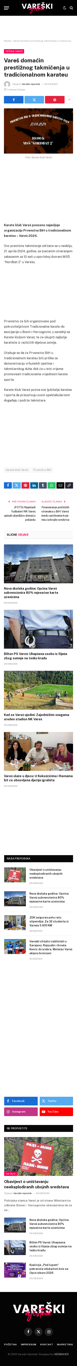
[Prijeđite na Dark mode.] (64, 8)
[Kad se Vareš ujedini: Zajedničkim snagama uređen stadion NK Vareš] (38, 690)
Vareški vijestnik (31, 84)
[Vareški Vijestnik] (37, 8)
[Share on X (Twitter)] (34, 99)
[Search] (71, 8)
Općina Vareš (14, 51)
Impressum (28, 1344)
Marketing (65, 1344)
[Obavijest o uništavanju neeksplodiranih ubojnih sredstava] (15, 874)
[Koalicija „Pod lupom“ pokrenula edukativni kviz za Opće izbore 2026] (15, 1270)
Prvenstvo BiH (42, 469)
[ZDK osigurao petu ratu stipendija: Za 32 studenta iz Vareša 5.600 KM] (15, 922)
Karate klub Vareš (17, 469)
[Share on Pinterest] (55, 99)
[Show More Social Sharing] (69, 99)
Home (7, 40)
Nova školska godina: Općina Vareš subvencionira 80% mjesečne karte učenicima (31, 593)
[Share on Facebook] (13, 99)
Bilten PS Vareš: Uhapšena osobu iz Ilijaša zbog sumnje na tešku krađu (50, 1246)
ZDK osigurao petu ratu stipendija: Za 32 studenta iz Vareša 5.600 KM (49, 921)
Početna (10, 1344)
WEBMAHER (61, 1354)
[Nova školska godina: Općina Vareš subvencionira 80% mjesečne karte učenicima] (38, 563)
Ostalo (10, 1174)
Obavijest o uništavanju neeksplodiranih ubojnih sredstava (46, 873)
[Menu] (6, 8)
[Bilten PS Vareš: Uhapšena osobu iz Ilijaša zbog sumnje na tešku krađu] (38, 629)
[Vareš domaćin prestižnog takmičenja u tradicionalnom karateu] (38, 131)
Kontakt (46, 1344)
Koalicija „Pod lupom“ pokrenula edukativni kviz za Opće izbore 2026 (48, 1268)
